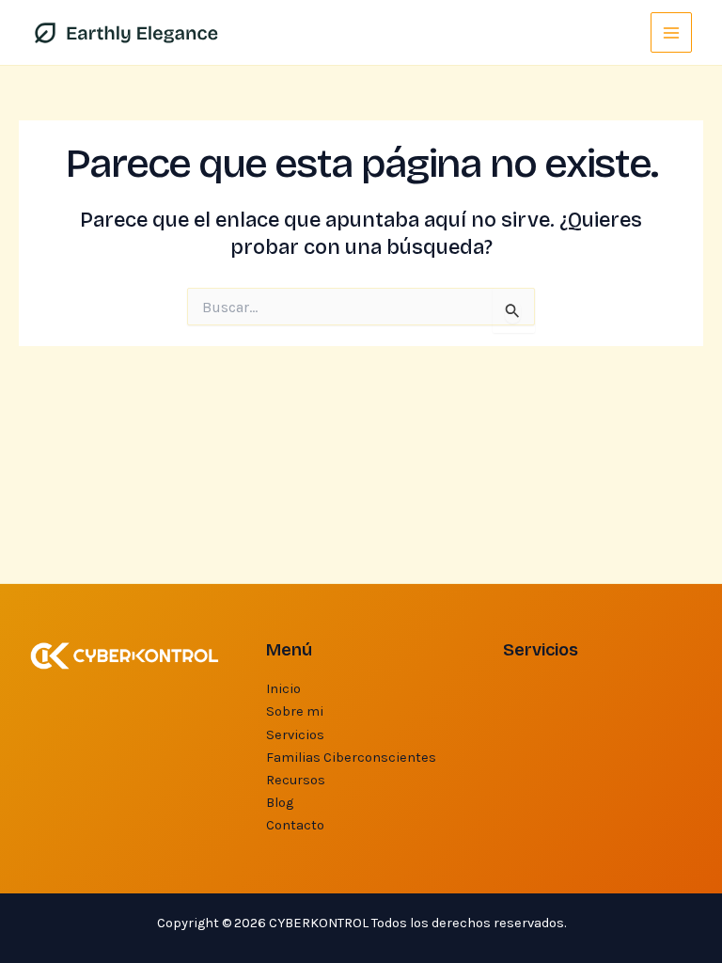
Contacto (295, 825)
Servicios (295, 735)
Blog (279, 803)
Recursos (295, 780)
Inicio (283, 689)
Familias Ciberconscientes (351, 758)
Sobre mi (294, 711)
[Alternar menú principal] (671, 33)
